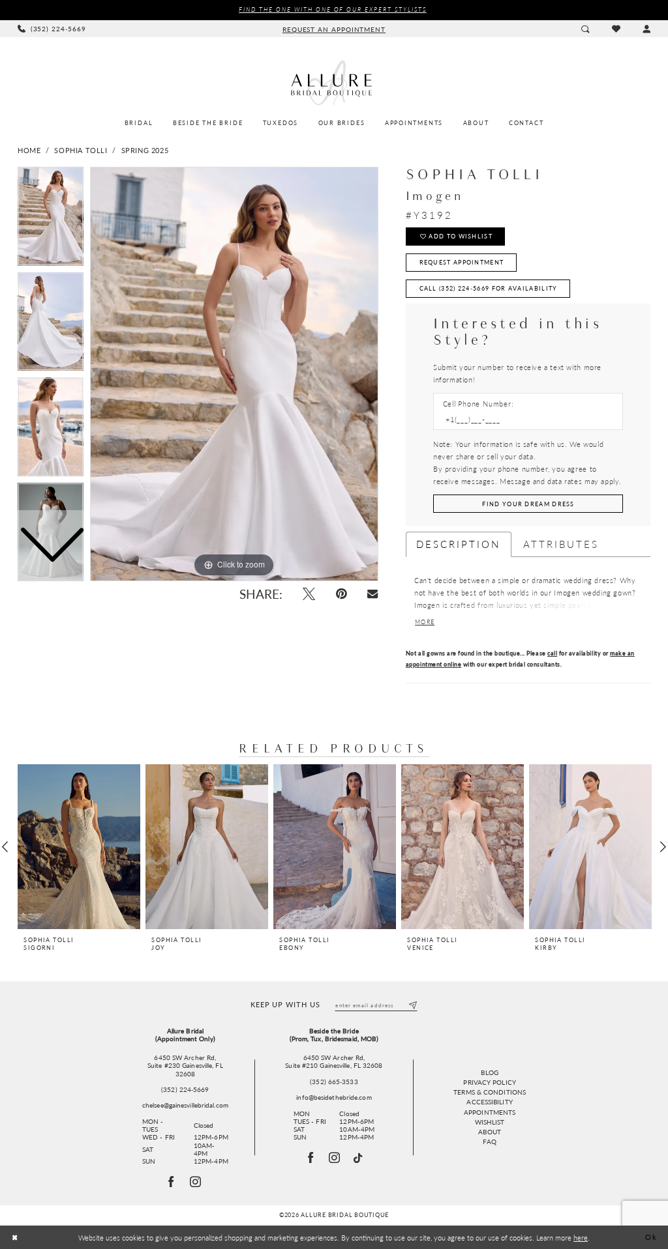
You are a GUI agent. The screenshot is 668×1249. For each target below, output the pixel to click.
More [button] (424, 621)
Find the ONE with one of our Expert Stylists (332, 9)
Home (29, 150)
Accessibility (489, 1101)
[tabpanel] (234, 374)
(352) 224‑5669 (185, 1089)
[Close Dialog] (15, 1237)
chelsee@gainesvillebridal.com (185, 1105)
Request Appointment (461, 262)
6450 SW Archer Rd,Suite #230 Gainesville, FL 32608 (185, 1066)
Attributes (561, 544)
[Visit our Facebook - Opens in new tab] (311, 1158)
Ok (651, 1237)
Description (458, 544)
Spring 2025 (145, 150)
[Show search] (585, 28)
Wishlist (490, 1122)
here (580, 1237)
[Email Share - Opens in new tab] (372, 594)
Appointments (489, 1112)
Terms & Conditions (489, 1092)
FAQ (489, 1141)
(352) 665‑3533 (333, 1081)
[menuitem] (52, 28)
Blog (489, 1072)
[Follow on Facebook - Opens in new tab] (172, 1182)
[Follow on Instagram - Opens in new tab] (195, 1182)
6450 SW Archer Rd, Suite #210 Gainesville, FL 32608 (333, 1061)
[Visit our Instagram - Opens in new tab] (335, 1158)
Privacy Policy (489, 1082)
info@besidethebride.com (333, 1097)
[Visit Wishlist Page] (615, 29)
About (489, 1131)
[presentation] (79, 846)
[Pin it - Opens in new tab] (341, 594)
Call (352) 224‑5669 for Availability (488, 288)
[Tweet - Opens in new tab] (309, 594)
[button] (646, 28)
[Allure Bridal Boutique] (334, 82)
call (552, 653)
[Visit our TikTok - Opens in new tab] (358, 1158)
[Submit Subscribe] (413, 1005)
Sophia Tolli (80, 150)
